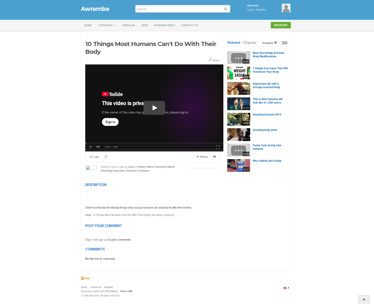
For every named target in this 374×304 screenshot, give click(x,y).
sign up (102, 239)
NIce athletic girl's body (267, 161)
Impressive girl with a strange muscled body (266, 85)
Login (250, 9)
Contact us (189, 25)
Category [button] (106, 25)
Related (233, 42)
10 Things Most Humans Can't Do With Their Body (121, 215)
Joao (131, 166)
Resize (216, 60)
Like (96, 157)
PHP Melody (111, 291)
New (145, 25)
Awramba (95, 8)
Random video (164, 25)
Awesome (119, 170)
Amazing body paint (265, 130)
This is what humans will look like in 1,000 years (267, 100)
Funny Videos (146, 166)
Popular (128, 25)
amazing (169, 215)
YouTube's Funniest (138, 170)
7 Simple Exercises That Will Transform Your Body (270, 70)
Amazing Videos (165, 166)
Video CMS (126, 291)
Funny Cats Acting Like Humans (267, 147)
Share (203, 156)
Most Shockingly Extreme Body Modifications (268, 54)
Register (261, 9)
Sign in (89, 239)
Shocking (106, 170)
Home (88, 25)
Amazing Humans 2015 (267, 114)
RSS (87, 278)
